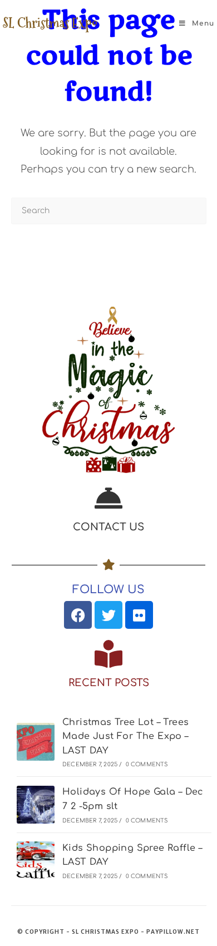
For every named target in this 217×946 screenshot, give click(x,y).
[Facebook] (78, 615)
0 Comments (147, 764)
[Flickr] (139, 615)
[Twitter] (108, 615)
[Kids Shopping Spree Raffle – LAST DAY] (36, 860)
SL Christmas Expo (50, 23)
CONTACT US (108, 527)
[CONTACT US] (108, 498)
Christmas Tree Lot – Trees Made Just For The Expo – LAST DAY (125, 736)
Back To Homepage (108, 258)
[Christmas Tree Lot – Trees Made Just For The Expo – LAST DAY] (36, 742)
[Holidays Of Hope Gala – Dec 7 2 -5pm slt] (36, 805)
